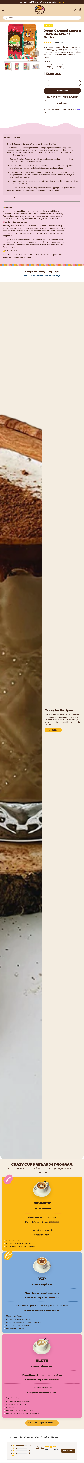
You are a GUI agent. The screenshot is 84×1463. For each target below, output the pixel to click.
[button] (80, 10)
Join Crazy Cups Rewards (40, 1422)
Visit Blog (53, 730)
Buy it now (62, 103)
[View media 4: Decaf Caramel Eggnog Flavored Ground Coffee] (36, 66)
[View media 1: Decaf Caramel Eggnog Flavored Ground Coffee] (7, 66)
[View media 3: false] (26, 66)
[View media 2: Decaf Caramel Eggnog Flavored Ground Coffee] (17, 66)
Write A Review (68, 1451)
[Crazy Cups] (40, 10)
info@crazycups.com (21, 245)
